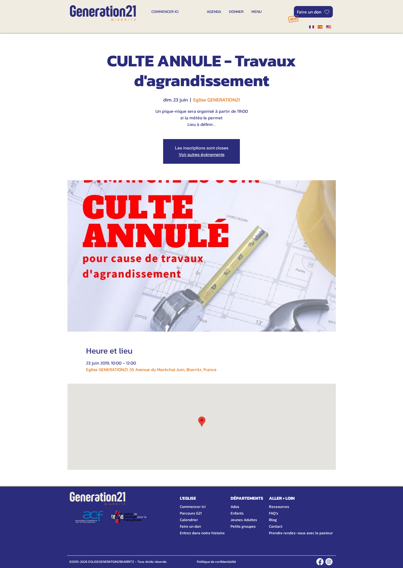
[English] (328, 27)
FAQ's (273, 513)
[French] (311, 27)
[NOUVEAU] (293, 19)
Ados (235, 507)
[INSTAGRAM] (329, 561)
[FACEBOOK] (319, 561)
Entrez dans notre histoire (196, 533)
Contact (275, 526)
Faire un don (190, 526)
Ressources (279, 507)
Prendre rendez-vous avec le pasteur (294, 533)
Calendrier (189, 520)
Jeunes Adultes (244, 520)
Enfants (237, 513)
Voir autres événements (202, 154)
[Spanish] (320, 27)
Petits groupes (243, 526)
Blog (273, 520)
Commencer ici (193, 507)
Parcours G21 (191, 513)
